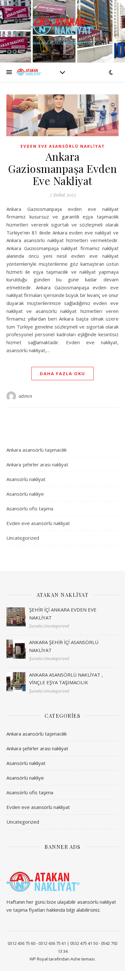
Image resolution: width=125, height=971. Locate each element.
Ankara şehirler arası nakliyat (37, 464)
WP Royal (38, 959)
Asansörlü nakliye (25, 494)
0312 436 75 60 (21, 943)
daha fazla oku (62, 373)
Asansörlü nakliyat (26, 479)
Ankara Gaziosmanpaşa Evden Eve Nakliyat (62, 168)
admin (25, 396)
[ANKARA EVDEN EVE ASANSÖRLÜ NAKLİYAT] (62, 26)
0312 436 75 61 (52, 943)
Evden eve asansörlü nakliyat (63, 146)
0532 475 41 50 (84, 943)
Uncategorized (22, 538)
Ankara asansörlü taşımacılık (36, 450)
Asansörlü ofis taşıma (29, 508)
